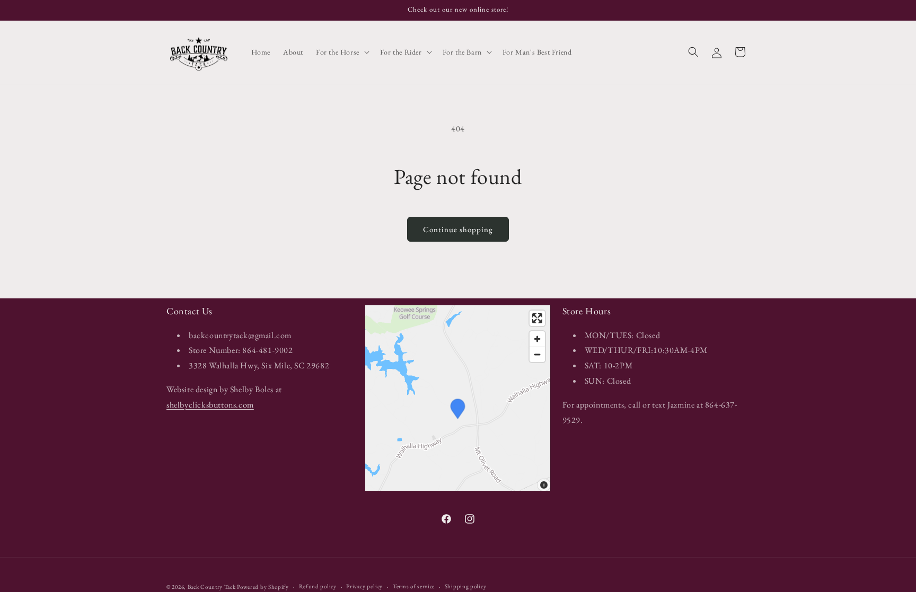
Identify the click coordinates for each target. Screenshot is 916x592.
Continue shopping (458, 229)
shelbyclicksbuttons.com (210, 404)
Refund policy (318, 586)
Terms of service (414, 586)
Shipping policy (466, 586)
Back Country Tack (212, 586)
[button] (342, 52)
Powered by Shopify (263, 586)
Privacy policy (364, 586)
